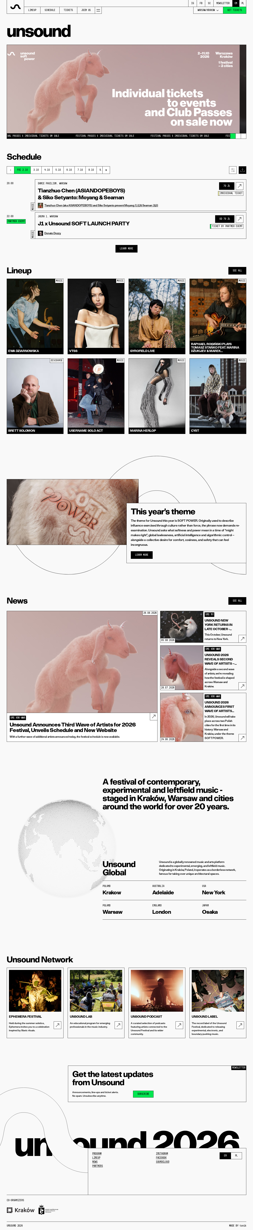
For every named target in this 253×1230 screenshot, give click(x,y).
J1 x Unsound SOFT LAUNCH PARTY (84, 223)
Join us (86, 10)
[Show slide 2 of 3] (238, 136)
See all (237, 271)
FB (201, 3)
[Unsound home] (15, 7)
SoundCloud (162, 1162)
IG (192, 3)
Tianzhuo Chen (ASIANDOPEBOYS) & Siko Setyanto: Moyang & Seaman (81, 193)
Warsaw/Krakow (206, 10)
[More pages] (98, 10)
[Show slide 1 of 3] (233, 136)
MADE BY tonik (237, 1226)
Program (97, 1154)
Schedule (50, 10)
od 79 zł (224, 219)
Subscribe (143, 1094)
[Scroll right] (106, 170)
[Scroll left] (10, 170)
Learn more (141, 555)
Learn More (126, 249)
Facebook (161, 1158)
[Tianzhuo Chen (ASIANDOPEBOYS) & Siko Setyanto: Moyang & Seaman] (239, 186)
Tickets (68, 10)
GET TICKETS (234, 10)
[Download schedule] (242, 170)
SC (209, 3)
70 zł (226, 186)
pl (242, 3)
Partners (97, 1166)
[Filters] (233, 170)
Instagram (162, 1154)
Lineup (32, 10)
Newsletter (223, 3)
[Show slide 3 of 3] (243, 136)
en (236, 3)
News (95, 1162)
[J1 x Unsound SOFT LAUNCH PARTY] (239, 219)
